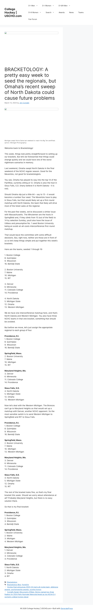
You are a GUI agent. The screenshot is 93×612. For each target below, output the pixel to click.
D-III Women (33, 12)
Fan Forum (32, 19)
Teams (81, 12)
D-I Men (31, 6)
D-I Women (46, 6)
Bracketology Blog (14, 585)
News (71, 12)
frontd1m (25, 585)
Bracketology (12, 582)
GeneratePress (67, 608)
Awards (62, 12)
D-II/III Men (63, 6)
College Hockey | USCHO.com (13, 12)
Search (48, 12)
